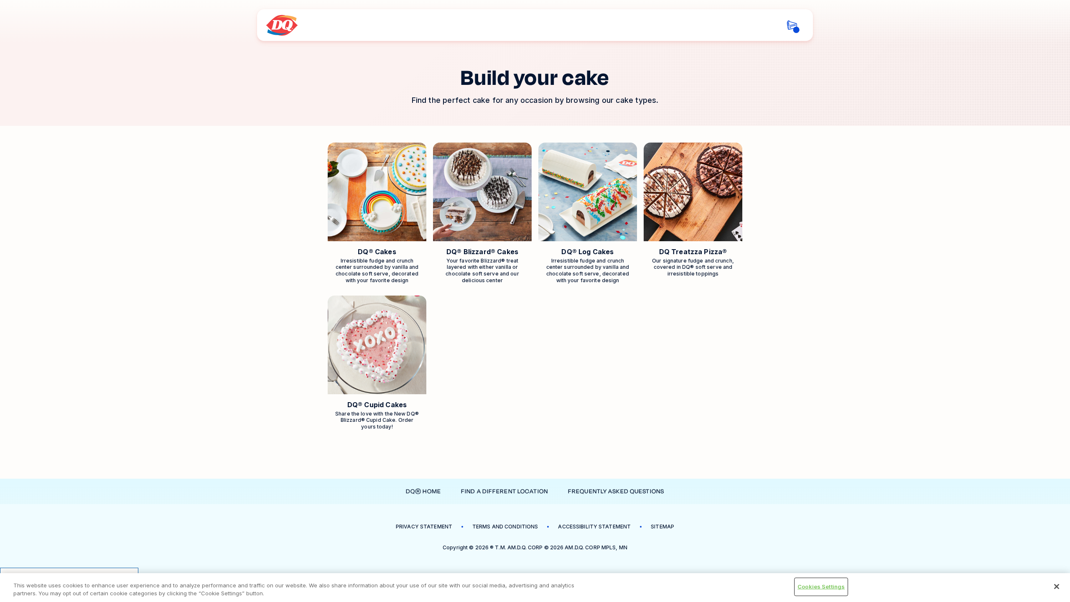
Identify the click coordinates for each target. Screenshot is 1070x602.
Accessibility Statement (594, 526)
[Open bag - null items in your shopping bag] (792, 25)
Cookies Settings (821, 586)
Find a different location (504, 491)
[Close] (1056, 586)
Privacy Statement (424, 526)
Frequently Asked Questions (616, 491)
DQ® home (423, 491)
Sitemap (662, 526)
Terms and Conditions (505, 526)
